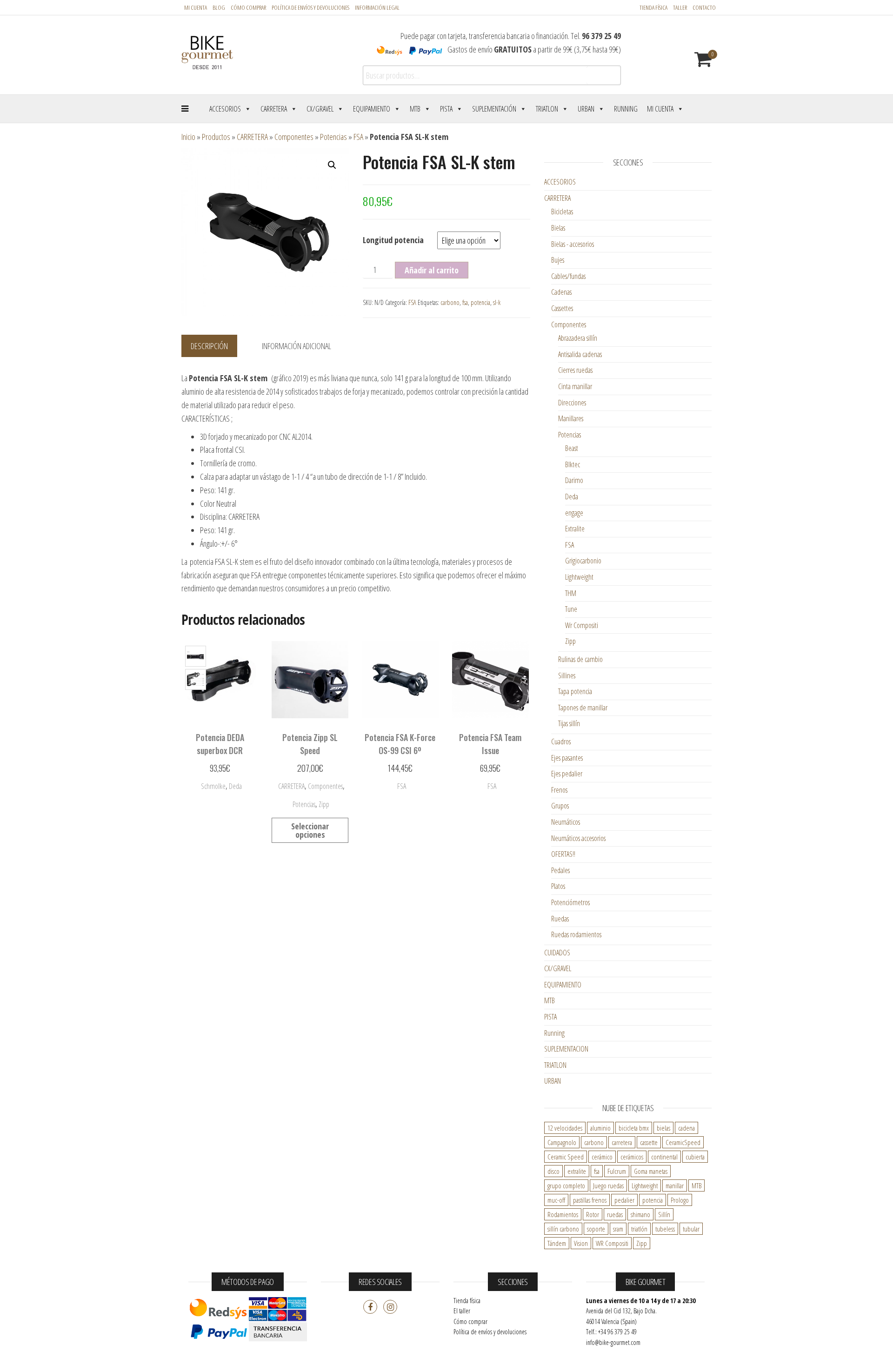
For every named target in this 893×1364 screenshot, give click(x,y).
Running (626, 109)
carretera (622, 1142)
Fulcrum (616, 1171)
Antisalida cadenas (580, 354)
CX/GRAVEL (557, 968)
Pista (446, 109)
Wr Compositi (581, 625)
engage (574, 513)
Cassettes (562, 308)
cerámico (602, 1156)
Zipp (324, 804)
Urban (586, 109)
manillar (675, 1185)
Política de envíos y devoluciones (489, 1331)
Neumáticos (565, 822)
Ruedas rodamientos (576, 934)
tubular (691, 1228)
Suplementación (494, 109)
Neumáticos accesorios (578, 838)
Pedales (560, 870)
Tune (571, 609)
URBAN (552, 1081)
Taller (680, 7)
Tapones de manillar (582, 707)
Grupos (560, 806)
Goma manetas (650, 1171)
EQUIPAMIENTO (562, 985)
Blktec (572, 464)
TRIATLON (555, 1065)
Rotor (592, 1214)
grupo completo (566, 1185)
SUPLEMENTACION (566, 1049)
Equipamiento (371, 109)
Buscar (603, 75)
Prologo (680, 1200)
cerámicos (631, 1156)
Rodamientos (562, 1214)
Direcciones (572, 402)
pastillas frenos (589, 1200)
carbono (450, 302)
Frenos (559, 790)
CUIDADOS (557, 952)
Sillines (566, 675)
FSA (358, 136)
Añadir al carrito (432, 270)
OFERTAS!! (563, 854)
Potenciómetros (570, 902)
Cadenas (561, 292)
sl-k (496, 302)
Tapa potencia (575, 691)
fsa (465, 302)
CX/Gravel (320, 109)
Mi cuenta (195, 7)
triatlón (639, 1228)
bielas (663, 1127)
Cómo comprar (248, 7)
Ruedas (560, 919)
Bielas (558, 228)
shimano (640, 1214)
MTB (415, 109)
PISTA (550, 1017)
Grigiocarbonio (583, 561)
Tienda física (653, 7)
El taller (461, 1310)
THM (570, 593)
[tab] (216, 346)
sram (618, 1228)
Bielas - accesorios (572, 244)
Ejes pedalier (566, 773)
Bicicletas (562, 211)
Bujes (557, 260)
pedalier (624, 1200)
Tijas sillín (569, 723)
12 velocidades (564, 1127)
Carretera (273, 109)
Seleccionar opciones (220, 785)
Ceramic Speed (565, 1156)
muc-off (556, 1200)
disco (553, 1171)
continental (664, 1156)
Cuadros (561, 741)
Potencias (333, 136)
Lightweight (579, 577)
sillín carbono (563, 1228)
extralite (576, 1171)
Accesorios (225, 109)
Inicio (188, 136)
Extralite (575, 528)
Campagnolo (561, 1142)
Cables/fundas (568, 276)
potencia (480, 302)
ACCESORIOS (560, 182)
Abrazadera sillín (577, 338)
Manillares (570, 418)
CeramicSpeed (683, 1142)
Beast (571, 448)
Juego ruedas (608, 1185)
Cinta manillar (575, 386)
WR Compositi (612, 1243)
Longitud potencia (393, 239)
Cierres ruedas (575, 370)
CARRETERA (252, 136)
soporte (596, 1228)
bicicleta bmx (634, 1127)
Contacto (704, 7)
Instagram (390, 1307)
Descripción (209, 345)
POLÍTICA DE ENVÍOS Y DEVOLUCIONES (310, 7)
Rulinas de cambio (580, 659)
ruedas (615, 1214)
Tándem (556, 1243)
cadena (686, 1127)
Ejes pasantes (567, 758)
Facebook (370, 1307)
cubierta (695, 1156)
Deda (571, 496)
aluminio (600, 1127)
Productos (216, 136)
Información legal (377, 7)
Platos (558, 886)
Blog (219, 7)
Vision (581, 1243)
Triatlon (547, 109)
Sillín (664, 1214)
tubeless (665, 1228)
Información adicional (296, 345)
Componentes (293, 136)
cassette (649, 1142)
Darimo (574, 480)
